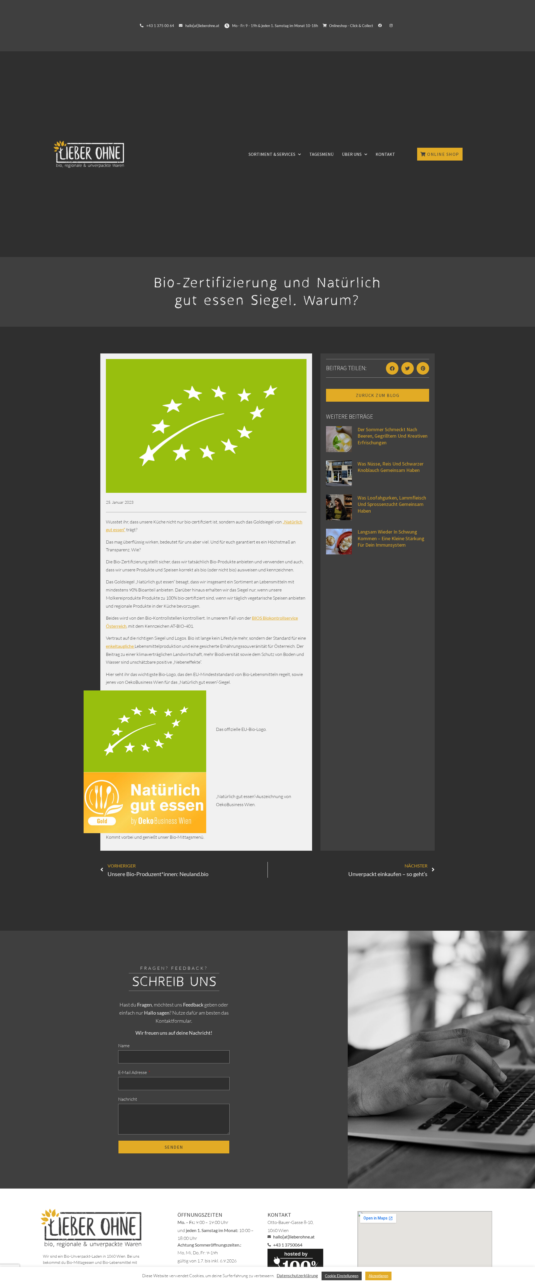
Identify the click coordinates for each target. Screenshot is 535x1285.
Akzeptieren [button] (378, 1276)
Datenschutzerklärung (297, 1275)
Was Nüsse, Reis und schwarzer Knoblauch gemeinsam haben (391, 466)
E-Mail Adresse (133, 1072)
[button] (392, 368)
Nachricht (127, 1099)
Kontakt (385, 154)
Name (124, 1045)
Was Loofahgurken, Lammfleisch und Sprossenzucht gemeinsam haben (392, 504)
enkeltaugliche (120, 646)
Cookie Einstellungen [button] (341, 1276)
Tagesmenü (321, 154)
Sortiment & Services (272, 154)
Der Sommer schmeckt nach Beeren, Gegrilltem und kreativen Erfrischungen (392, 436)
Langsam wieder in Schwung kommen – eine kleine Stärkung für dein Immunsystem (391, 538)
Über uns (352, 154)
